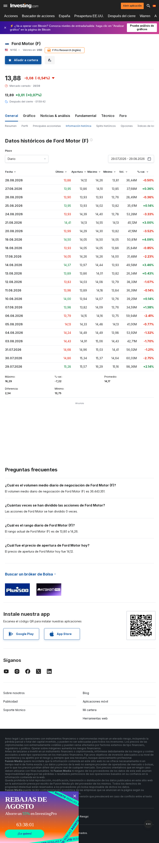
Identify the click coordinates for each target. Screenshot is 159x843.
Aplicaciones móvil (95, 701)
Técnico (107, 116)
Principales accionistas (47, 125)
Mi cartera (89, 710)
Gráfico (29, 116)
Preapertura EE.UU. (89, 16)
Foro (123, 116)
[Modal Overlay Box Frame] (39, 817)
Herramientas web (95, 718)
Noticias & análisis (55, 116)
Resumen (11, 125)
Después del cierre (122, 16)
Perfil (25, 125)
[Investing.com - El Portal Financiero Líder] (24, 5)
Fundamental (85, 116)
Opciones (127, 125)
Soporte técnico (14, 710)
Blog (86, 693)
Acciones (11, 16)
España (64, 16)
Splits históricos (106, 125)
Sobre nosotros (14, 693)
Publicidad (10, 701)
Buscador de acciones (38, 16)
